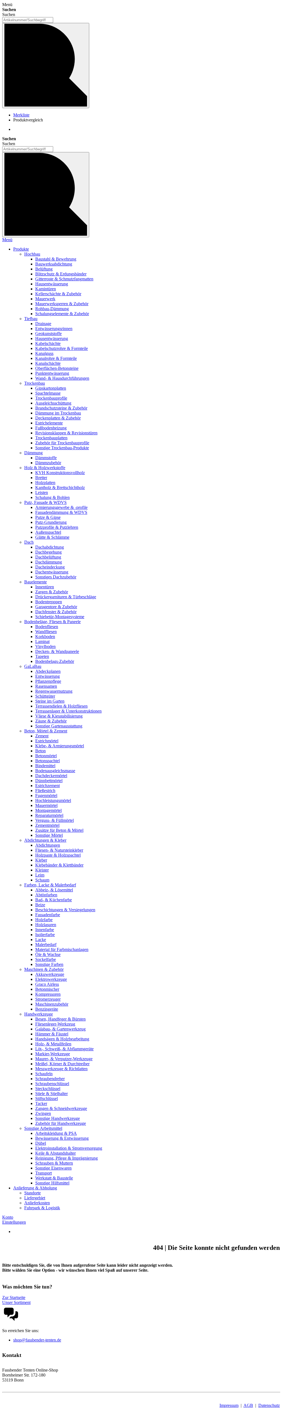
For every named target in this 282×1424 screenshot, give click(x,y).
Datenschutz (269, 1405)
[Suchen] (45, 65)
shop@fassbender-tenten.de (37, 1340)
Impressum (228, 1405)
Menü (7, 239)
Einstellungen (14, 1222)
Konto (7, 1217)
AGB (248, 1405)
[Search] (45, 194)
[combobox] (27, 20)
